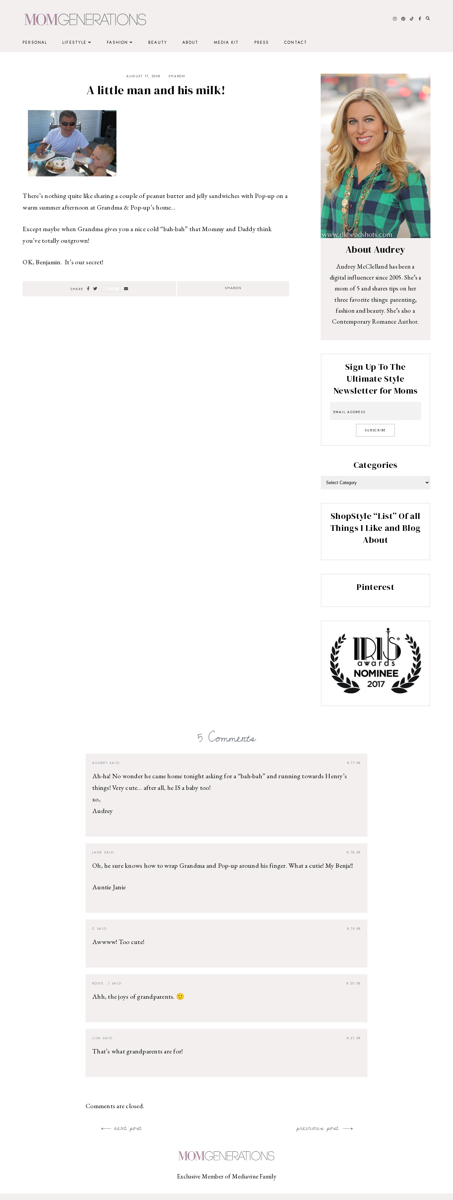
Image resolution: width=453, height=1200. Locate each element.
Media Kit (226, 42)
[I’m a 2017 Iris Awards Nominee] (375, 691)
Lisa (96, 1038)
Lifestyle (74, 42)
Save (113, 288)
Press (261, 42)
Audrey (100, 762)
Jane (97, 852)
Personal (35, 42)
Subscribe (375, 430)
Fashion (117, 42)
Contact (295, 42)
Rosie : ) (101, 983)
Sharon (176, 76)
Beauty (157, 42)
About (190, 42)
